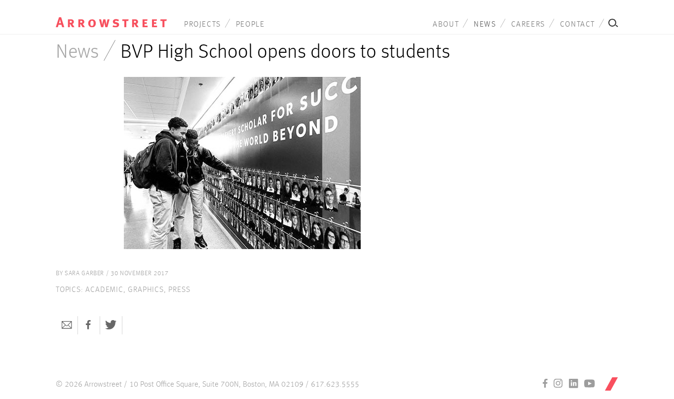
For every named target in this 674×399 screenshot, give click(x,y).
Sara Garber (84, 273)
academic (104, 290)
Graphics (145, 290)
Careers (528, 25)
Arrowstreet (111, 15)
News (485, 25)
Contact (577, 25)
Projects (202, 25)
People (250, 25)
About (446, 25)
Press (179, 290)
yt (589, 383)
